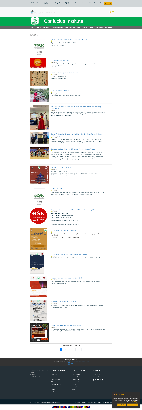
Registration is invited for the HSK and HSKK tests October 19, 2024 (73, 210)
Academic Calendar (56, 384)
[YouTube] (98, 380)
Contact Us (96, 376)
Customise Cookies (133, 405)
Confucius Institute (41, 29)
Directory (88, 2)
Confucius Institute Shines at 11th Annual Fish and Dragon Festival (73, 149)
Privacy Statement (55, 402)
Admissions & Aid (55, 379)
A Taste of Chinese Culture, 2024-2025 (63, 302)
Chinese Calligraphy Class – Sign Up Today (65, 73)
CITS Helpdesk (108, 402)
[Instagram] (100, 380)
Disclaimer (46, 402)
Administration (55, 381)
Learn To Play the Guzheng (60, 90)
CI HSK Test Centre (57, 189)
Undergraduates (76, 379)
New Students (76, 374)
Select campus (35, 2)
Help (101, 2)
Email (82, 2)
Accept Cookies (121, 405)
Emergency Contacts (80, 402)
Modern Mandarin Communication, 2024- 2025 (66, 278)
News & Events (67, 3)
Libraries (77, 2)
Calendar (95, 2)
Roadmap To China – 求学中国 (61, 168)
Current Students (45, 3)
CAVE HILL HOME (33, 29)
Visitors (74, 389)
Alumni (74, 384)
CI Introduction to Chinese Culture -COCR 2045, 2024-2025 (70, 254)
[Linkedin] (103, 380)
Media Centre (96, 374)
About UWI (54, 374)
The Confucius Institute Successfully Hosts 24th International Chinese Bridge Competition (76, 107)
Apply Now (108, 3)
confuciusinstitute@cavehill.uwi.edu (80, 361)
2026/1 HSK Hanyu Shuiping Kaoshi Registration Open (69, 39)
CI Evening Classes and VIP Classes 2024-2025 (66, 230)
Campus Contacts (91, 402)
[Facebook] (94, 380)
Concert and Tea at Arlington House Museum (66, 325)
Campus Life (54, 386)
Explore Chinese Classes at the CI (62, 60)
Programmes (54, 376)
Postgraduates (76, 381)
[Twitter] (96, 380)
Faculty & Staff (57, 3)
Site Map (53, 391)
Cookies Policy (133, 401)
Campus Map (100, 402)
